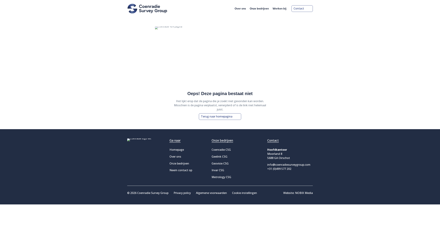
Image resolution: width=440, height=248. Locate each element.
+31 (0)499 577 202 (279, 169)
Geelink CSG (219, 156)
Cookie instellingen (244, 193)
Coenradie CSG (221, 150)
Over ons (240, 8)
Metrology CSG (221, 177)
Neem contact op (180, 170)
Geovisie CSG (220, 163)
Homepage (176, 150)
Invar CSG (218, 170)
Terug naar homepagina (216, 116)
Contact (299, 8)
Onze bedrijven (259, 8)
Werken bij (279, 8)
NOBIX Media (304, 193)
